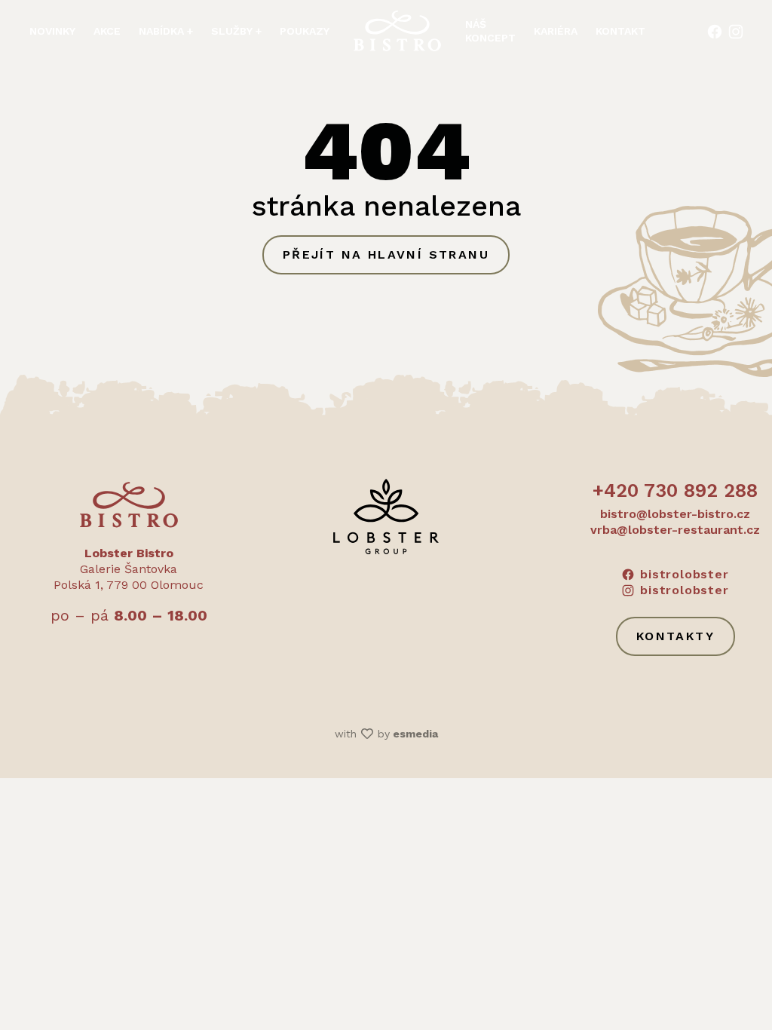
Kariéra (555, 31)
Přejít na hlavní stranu (386, 254)
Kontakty (675, 636)
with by (386, 734)
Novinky (52, 31)
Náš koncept (490, 31)
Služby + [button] (236, 31)
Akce (107, 31)
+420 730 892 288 (675, 490)
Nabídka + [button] (166, 31)
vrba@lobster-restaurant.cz (675, 530)
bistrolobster (684, 574)
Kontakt (620, 31)
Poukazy (304, 31)
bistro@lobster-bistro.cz (675, 514)
